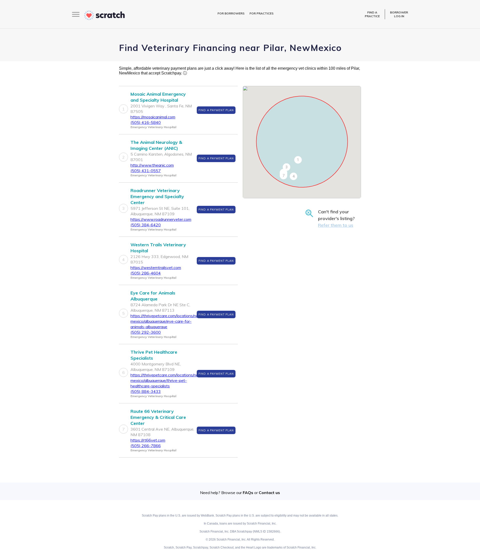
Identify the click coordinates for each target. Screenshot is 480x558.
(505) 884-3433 (145, 391)
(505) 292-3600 (145, 332)
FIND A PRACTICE (372, 14)
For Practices (262, 13)
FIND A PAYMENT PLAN (216, 110)
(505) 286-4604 (145, 273)
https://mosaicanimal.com (152, 116)
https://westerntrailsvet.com (155, 267)
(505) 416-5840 (145, 122)
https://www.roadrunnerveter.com (160, 219)
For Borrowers (231, 13)
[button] (298, 160)
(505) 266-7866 (145, 445)
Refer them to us (335, 225)
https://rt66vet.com (147, 440)
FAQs (248, 492)
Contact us (269, 492)
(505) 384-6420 (145, 224)
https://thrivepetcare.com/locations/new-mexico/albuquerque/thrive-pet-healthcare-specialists (167, 380)
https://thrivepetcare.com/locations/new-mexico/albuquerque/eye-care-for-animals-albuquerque (167, 321)
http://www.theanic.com (152, 165)
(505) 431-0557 (145, 170)
